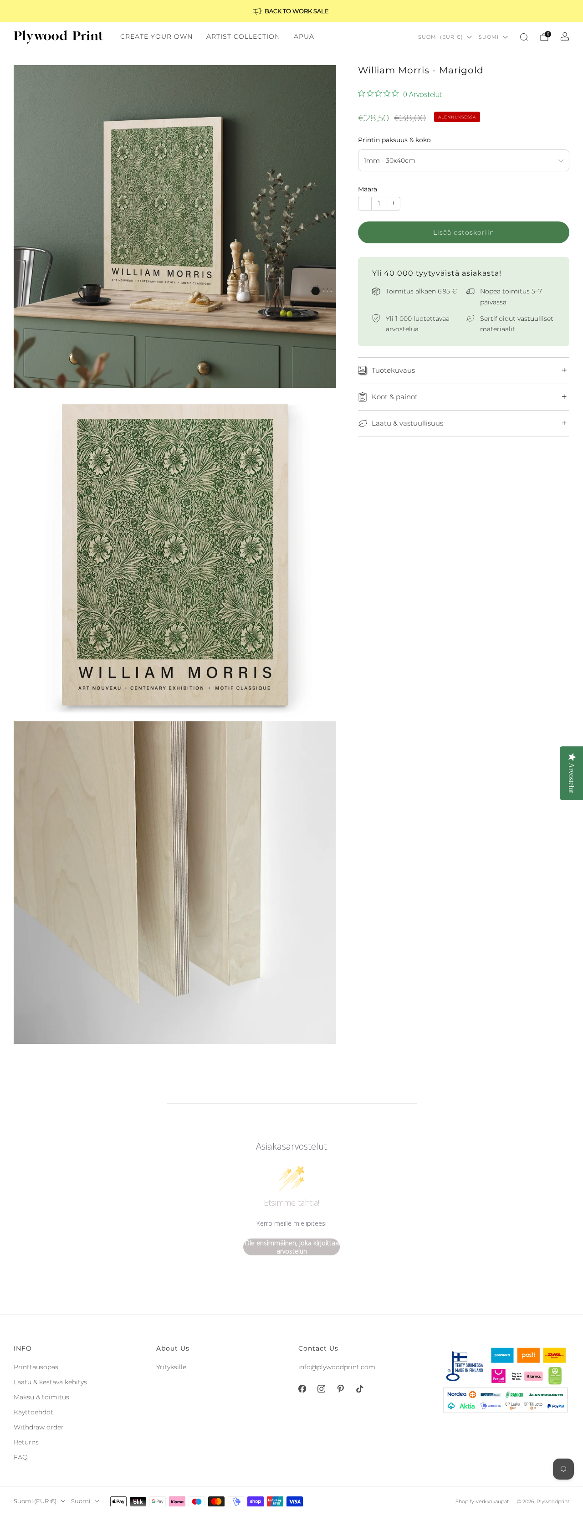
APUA (304, 36)
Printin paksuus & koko (394, 140)
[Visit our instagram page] (321, 1388)
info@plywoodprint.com (336, 1367)
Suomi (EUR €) (440, 37)
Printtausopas (36, 1367)
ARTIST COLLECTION (243, 36)
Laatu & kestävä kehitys (50, 1382)
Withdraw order (39, 1427)
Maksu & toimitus (41, 1397)
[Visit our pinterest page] (340, 1388)
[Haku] (523, 36)
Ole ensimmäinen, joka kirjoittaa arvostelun (292, 1246)
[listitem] (291, 11)
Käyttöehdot (33, 1412)
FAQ (21, 1457)
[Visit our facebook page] (302, 1388)
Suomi (489, 37)
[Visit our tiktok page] (359, 1388)
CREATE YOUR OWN (156, 36)
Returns (26, 1442)
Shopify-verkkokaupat (482, 1501)
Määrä (367, 189)
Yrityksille (171, 1367)
